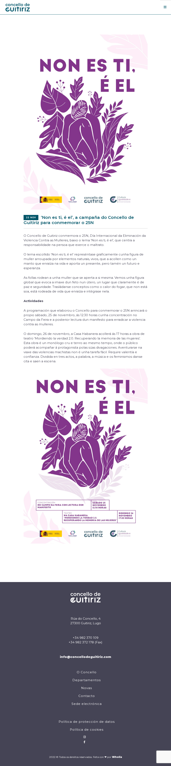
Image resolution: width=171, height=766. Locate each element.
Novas (86, 688)
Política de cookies (86, 729)
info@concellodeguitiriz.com (85, 657)
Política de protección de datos (87, 722)
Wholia (117, 757)
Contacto (86, 696)
